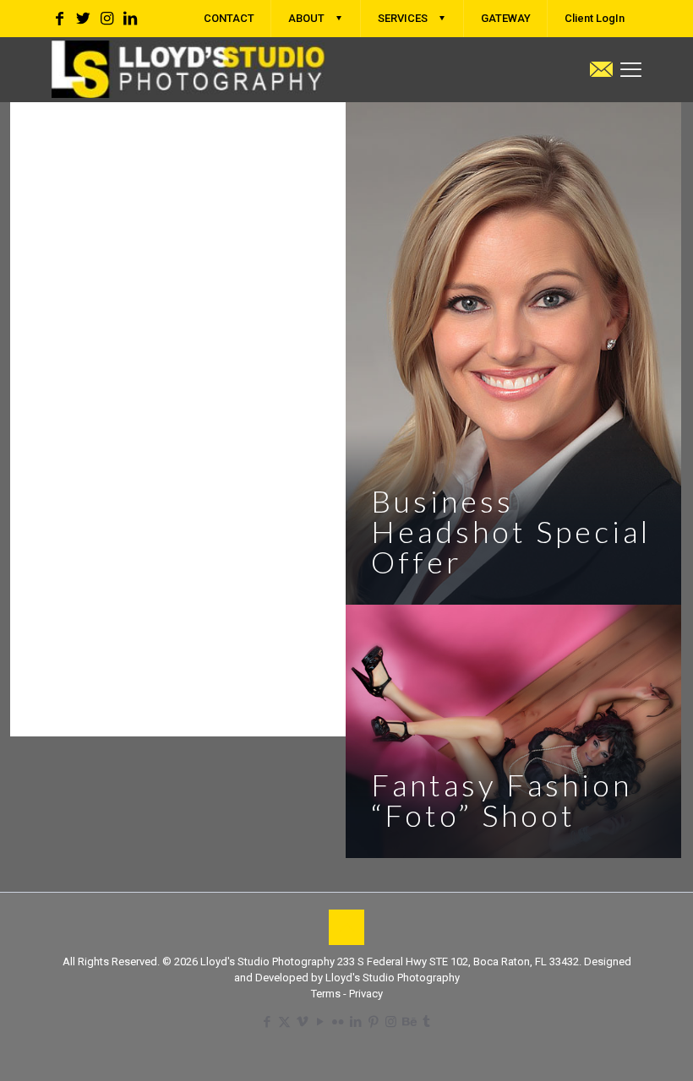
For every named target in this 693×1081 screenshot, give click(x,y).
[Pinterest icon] (373, 1021)
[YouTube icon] (320, 1021)
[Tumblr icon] (426, 1021)
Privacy (366, 993)
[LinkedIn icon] (355, 1021)
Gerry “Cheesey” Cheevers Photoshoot (170, 663)
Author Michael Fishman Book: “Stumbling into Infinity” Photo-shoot (161, 345)
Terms (327, 993)
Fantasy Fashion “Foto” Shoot (501, 800)
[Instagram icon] (391, 1021)
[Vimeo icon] (302, 1021)
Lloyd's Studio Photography (392, 977)
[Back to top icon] (346, 927)
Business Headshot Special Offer (511, 531)
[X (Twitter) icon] (284, 1021)
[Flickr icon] (337, 1021)
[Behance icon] (408, 1021)
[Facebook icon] (266, 1021)
